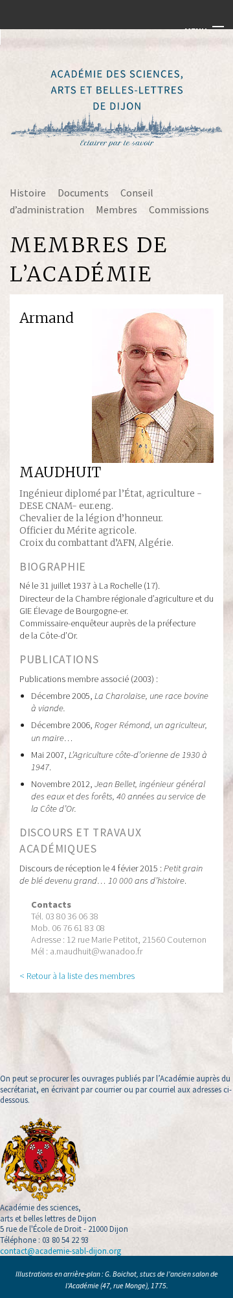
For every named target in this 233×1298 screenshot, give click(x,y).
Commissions (179, 209)
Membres (116, 209)
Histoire (28, 192)
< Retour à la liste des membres (77, 976)
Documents (83, 192)
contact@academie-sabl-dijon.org (60, 1250)
